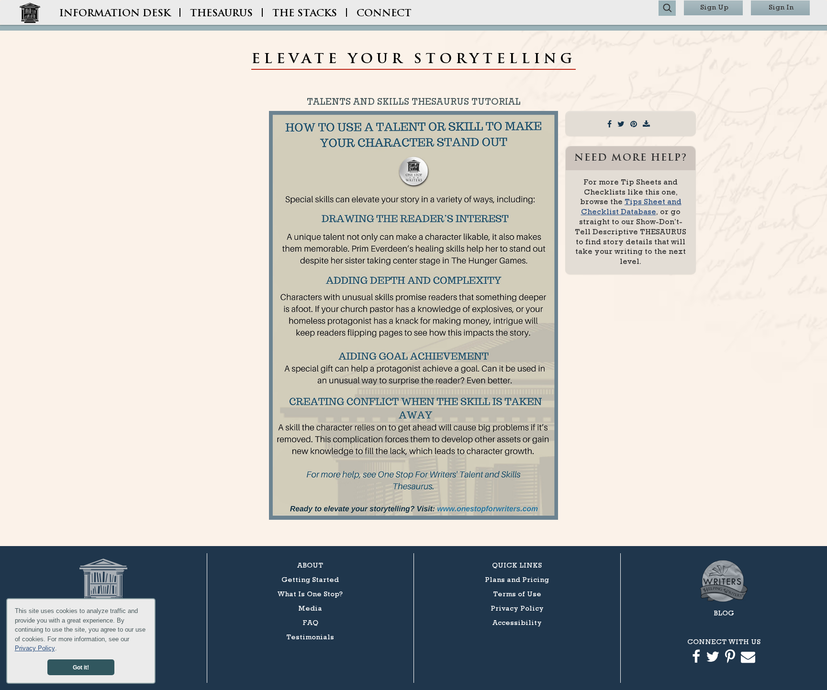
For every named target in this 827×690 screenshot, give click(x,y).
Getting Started (310, 579)
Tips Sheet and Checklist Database (631, 206)
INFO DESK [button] (114, 14)
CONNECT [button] (384, 14)
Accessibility (517, 622)
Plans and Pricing (517, 579)
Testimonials (310, 637)
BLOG (724, 613)
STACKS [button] (304, 14)
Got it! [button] (81, 667)
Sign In (781, 7)
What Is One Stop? (310, 594)
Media (310, 608)
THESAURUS (221, 14)
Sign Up (714, 7)
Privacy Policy (35, 648)
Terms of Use (517, 594)
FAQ (310, 622)
